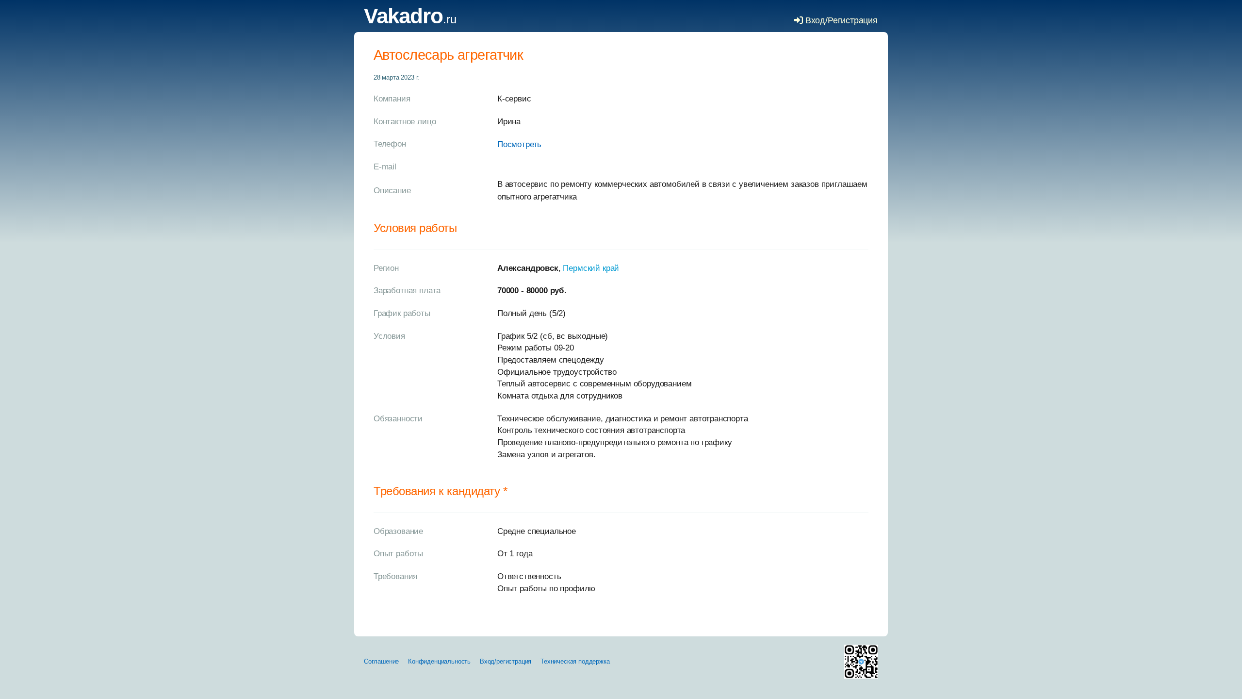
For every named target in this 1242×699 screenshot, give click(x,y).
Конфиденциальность (439, 661)
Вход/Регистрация (840, 20)
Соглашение (381, 661)
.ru (410, 19)
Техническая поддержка (574, 661)
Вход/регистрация (505, 661)
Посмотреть (519, 144)
